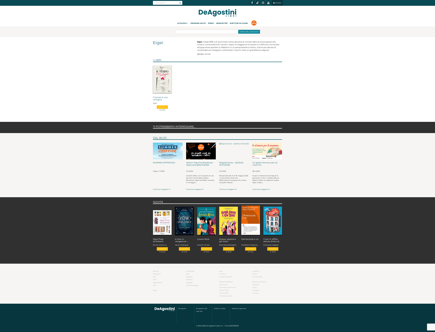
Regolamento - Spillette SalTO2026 (231, 164)
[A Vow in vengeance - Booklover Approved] (184, 220)
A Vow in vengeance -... (182, 240)
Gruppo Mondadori (225, 277)
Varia (187, 274)
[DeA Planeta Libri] (165, 309)
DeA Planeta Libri (217, 13)
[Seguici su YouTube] (268, 3)
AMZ (154, 285)
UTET (155, 279)
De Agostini (157, 274)
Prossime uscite (198, 23)
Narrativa (189, 279)
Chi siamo (222, 274)
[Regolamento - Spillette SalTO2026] (234, 151)
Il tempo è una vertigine (160, 98)
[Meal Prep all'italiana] (162, 220)
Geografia (189, 282)
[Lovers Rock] (206, 220)
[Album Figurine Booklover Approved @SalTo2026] (201, 151)
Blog (155, 290)
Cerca (249, 32)
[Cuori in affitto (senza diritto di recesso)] (272, 220)
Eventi (211, 23)
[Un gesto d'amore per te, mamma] (267, 151)
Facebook (255, 284)
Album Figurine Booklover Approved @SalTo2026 (199, 164)
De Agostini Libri (201, 308)
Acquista (162, 107)
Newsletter (221, 23)
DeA (154, 277)
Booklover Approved (239, 308)
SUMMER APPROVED (164, 163)
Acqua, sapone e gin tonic (227, 240)
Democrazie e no (250, 239)
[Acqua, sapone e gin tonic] (228, 220)
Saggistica (189, 277)
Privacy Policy (224, 290)
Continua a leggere (161, 189)
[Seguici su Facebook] (252, 3)
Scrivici (254, 274)
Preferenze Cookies (225, 296)
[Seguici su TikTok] (257, 3)
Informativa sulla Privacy (227, 287)
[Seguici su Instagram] (263, 3)
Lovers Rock (203, 239)
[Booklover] (254, 23)
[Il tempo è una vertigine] (162, 78)
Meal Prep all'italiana (158, 240)
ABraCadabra (157, 282)
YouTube (255, 293)
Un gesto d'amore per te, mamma (265, 164)
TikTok (254, 287)
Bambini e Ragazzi (192, 285)
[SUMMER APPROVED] (168, 151)
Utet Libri (199, 311)
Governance (223, 284)
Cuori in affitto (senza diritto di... (271, 240)
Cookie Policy (223, 293)
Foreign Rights (257, 277)
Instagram (255, 290)
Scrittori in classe (239, 23)
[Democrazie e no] (250, 220)
